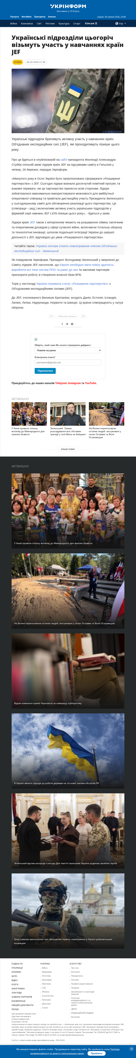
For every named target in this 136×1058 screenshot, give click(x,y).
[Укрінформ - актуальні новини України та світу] (68, 6)
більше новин (68, 449)
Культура (64, 23)
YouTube (90, 383)
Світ (39, 23)
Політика (46, 976)
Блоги (15, 984)
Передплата (77, 976)
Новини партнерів (22, 997)
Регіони (50, 23)
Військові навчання (67, 316)
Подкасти (17, 964)
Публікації (17, 968)
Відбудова (47, 972)
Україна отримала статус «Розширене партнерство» (72, 283)
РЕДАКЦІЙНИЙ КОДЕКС (82, 1013)
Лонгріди (17, 993)
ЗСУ (52, 316)
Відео (15, 980)
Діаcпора (46, 1004)
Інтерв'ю (16, 972)
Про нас (75, 968)
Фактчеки (46, 984)
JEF (32, 222)
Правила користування (82, 984)
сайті (63, 159)
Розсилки (75, 1017)
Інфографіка (18, 989)
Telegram (61, 383)
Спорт (77, 23)
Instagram (74, 383)
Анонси (52, 16)
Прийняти (96, 1053)
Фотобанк (27, 16)
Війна (13, 23)
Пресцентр (39, 16)
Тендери (75, 988)
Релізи (15, 1009)
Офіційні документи (23, 1005)
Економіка (27, 23)
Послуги (14, 16)
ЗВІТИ (74, 1009)
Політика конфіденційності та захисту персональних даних (81, 1001)
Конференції (18, 1001)
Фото (14, 976)
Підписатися (45, 370)
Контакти (75, 972)
